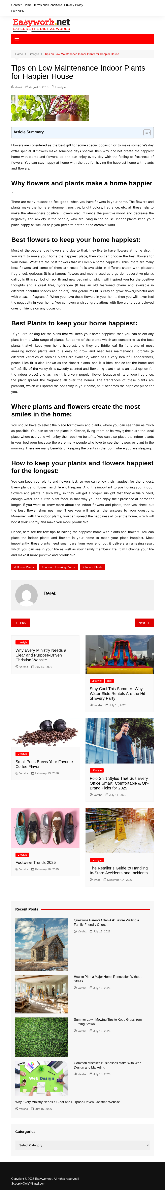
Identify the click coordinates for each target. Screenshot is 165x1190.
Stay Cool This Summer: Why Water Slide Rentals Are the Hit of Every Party (117, 693)
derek (18, 87)
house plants (25, 567)
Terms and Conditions (48, 5)
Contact (16, 5)
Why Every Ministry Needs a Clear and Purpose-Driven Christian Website (40, 655)
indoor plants (93, 567)
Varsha (23, 666)
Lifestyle (60, 87)
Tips (109, 680)
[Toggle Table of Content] (145, 132)
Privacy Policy (73, 5)
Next (142, 623)
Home (28, 5)
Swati (97, 879)
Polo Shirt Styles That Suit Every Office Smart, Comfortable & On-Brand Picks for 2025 (119, 783)
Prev (23, 623)
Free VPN (17, 11)
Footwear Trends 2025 (35, 862)
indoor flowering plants (59, 567)
